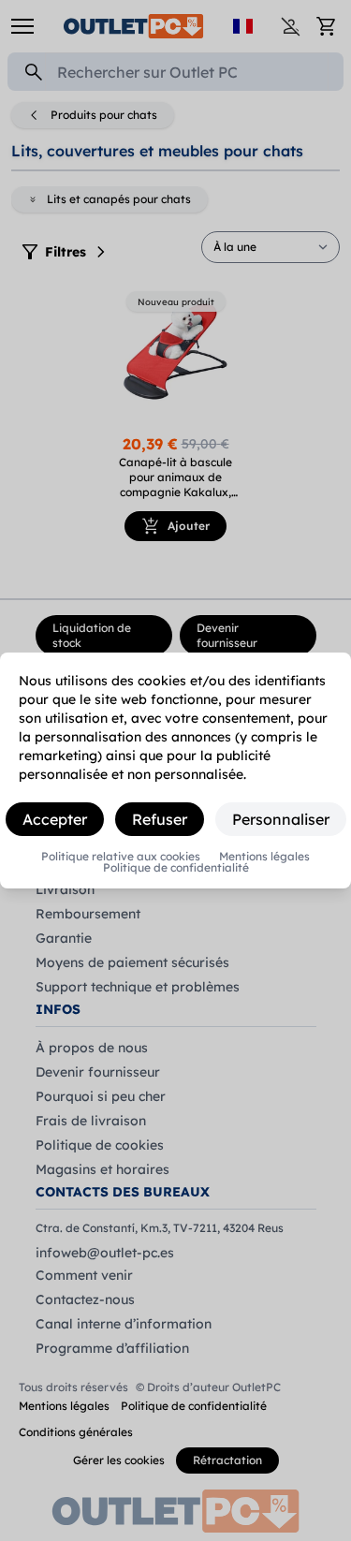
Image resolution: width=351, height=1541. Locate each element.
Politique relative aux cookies (120, 856)
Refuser (159, 819)
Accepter (54, 819)
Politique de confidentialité (176, 867)
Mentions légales (264, 856)
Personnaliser (280, 819)
